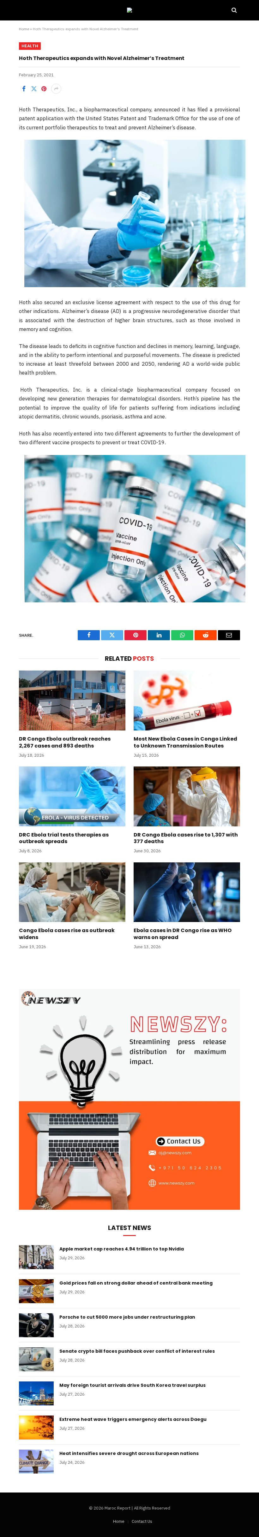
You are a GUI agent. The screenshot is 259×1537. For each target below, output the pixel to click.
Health (29, 46)
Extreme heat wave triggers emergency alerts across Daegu (133, 1419)
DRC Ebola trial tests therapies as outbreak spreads (64, 838)
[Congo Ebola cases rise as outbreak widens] (72, 892)
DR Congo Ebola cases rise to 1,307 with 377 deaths (186, 838)
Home (24, 29)
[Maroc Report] (129, 10)
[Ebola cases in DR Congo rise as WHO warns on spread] (187, 892)
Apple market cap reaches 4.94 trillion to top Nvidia (121, 1249)
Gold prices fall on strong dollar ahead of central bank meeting (136, 1283)
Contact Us (142, 1521)
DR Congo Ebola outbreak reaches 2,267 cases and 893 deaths (65, 742)
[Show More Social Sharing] (56, 89)
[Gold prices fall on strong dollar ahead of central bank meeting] (36, 1291)
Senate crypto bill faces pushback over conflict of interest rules (137, 1351)
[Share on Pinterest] (44, 89)
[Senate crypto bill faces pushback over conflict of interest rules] (36, 1359)
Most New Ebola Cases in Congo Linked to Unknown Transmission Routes (185, 742)
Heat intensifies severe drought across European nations (129, 1453)
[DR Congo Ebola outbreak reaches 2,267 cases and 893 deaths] (72, 700)
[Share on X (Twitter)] (34, 89)
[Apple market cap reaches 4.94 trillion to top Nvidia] (36, 1257)
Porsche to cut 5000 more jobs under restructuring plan (127, 1317)
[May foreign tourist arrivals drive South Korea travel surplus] (36, 1393)
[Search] (233, 10)
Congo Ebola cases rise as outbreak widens (67, 934)
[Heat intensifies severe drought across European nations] (36, 1462)
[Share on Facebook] (23, 89)
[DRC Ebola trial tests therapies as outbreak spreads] (72, 796)
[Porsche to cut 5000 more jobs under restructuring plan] (36, 1325)
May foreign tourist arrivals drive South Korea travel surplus (132, 1385)
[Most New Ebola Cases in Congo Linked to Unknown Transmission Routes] (187, 700)
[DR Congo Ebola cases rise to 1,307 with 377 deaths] (187, 796)
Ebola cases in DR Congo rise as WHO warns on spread (183, 934)
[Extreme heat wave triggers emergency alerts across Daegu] (36, 1427)
